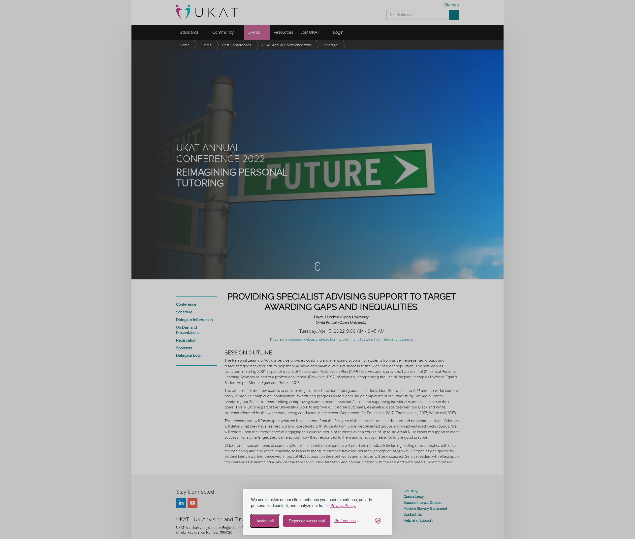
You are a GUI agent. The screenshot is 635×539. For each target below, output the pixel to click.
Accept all (265, 521)
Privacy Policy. (343, 505)
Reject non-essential (307, 521)
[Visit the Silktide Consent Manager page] (378, 521)
